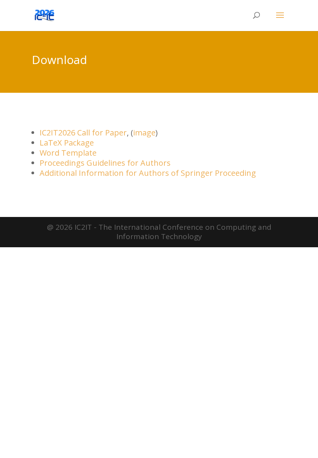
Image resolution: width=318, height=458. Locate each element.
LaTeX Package (67, 142)
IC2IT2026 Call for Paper (83, 132)
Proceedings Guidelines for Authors (105, 163)
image (144, 132)
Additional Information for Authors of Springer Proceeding (148, 173)
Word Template (68, 152)
